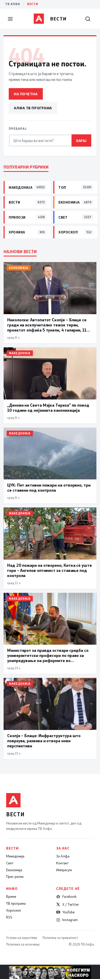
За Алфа (62, 856)
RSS (9, 917)
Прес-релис (15, 876)
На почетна (26, 93)
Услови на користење (21, 938)
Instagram (70, 919)
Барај (81, 140)
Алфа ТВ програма (33, 107)
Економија (14, 870)
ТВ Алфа (12, 4)
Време (11, 896)
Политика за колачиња (22, 944)
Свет (9, 863)
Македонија (15, 856)
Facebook (69, 896)
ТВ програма (16, 903)
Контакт (62, 863)
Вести (32, 4)
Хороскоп (13, 910)
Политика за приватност (60, 938)
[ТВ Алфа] (39, 19)
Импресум (64, 870)
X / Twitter (70, 904)
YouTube (68, 912)
